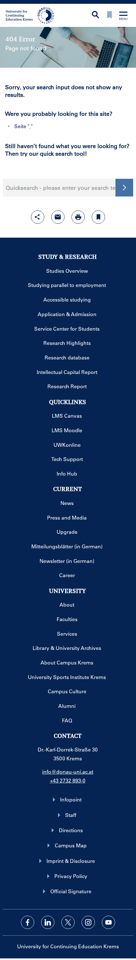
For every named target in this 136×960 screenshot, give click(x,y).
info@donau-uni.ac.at (67, 771)
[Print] (78, 217)
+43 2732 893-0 (67, 780)
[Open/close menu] (123, 16)
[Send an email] (58, 217)
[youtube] (108, 922)
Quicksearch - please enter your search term (64, 187)
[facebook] (27, 922)
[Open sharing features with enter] (37, 217)
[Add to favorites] (98, 217)
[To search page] (95, 15)
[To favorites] (109, 15)
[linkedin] (47, 922)
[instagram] (88, 922)
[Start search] (124, 187)
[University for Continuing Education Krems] (30, 15)
